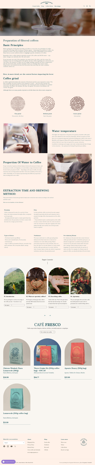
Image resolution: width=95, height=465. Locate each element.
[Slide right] (50, 315)
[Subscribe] (23, 442)
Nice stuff (46, 447)
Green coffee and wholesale (34, 449)
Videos (62, 444)
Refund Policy (31, 447)
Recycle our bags (65, 449)
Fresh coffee (47, 442)
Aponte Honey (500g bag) (75, 368)
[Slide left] (45, 315)
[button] (84, 6)
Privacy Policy (31, 444)
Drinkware (46, 444)
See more (7, 305)
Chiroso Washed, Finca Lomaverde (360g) (13, 369)
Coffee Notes (64, 447)
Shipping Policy (31, 442)
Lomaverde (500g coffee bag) (15, 413)
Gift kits (46, 449)
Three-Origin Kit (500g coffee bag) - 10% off (46, 369)
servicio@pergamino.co (33, 452)
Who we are (63, 442)
